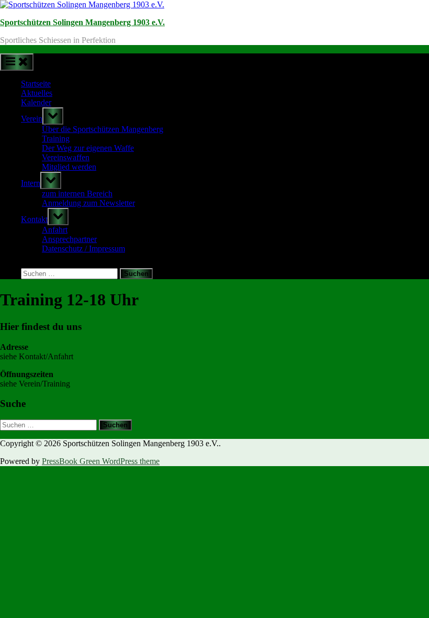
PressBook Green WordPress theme (101, 461)
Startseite (36, 83)
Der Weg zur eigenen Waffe (88, 148)
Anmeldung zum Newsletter (88, 202)
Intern (30, 183)
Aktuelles (36, 93)
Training (56, 138)
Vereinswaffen (65, 157)
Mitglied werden (69, 166)
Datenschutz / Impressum (83, 248)
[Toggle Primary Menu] (16, 62)
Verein (31, 118)
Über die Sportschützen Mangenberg (102, 129)
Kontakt (34, 219)
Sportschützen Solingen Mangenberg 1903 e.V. (82, 22)
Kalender (36, 102)
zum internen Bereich (77, 193)
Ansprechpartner (69, 239)
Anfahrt (54, 229)
